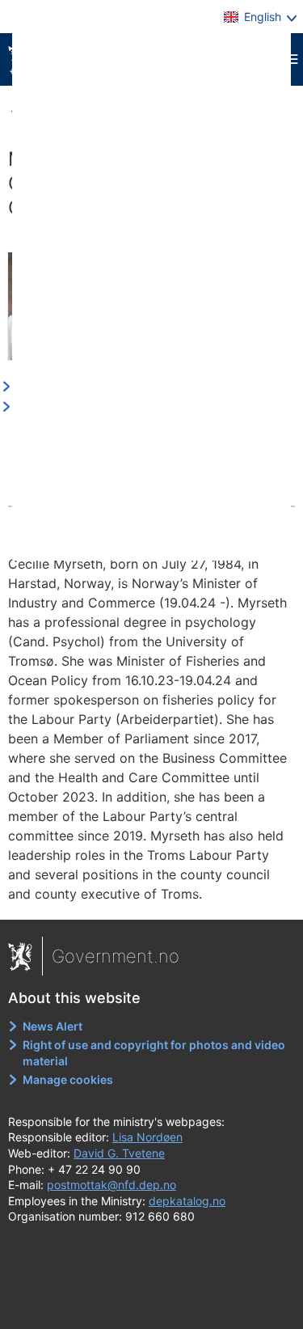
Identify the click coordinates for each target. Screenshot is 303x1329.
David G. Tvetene (119, 1153)
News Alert (52, 1026)
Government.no (115, 956)
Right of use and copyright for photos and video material (154, 1053)
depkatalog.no (187, 1201)
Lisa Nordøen (147, 1137)
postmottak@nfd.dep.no (111, 1184)
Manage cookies (68, 1079)
